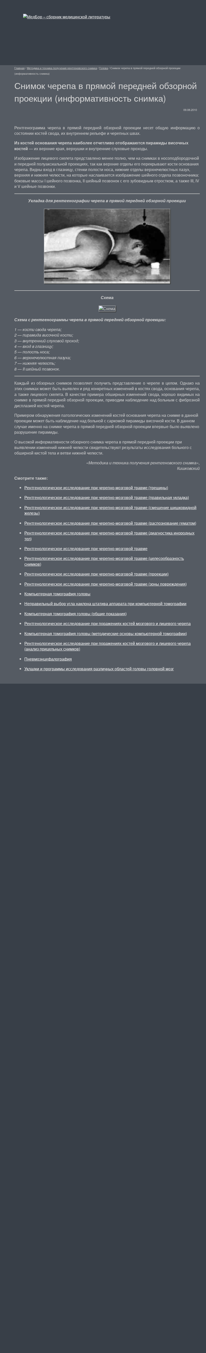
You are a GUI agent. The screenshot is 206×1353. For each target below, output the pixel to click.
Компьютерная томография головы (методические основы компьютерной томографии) (105, 633)
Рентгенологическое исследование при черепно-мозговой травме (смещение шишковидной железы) (110, 510)
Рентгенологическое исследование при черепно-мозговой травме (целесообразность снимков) (104, 561)
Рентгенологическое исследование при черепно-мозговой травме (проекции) (96, 574)
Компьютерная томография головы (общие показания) (75, 614)
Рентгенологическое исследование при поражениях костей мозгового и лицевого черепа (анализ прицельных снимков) (107, 646)
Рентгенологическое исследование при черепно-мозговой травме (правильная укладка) (106, 497)
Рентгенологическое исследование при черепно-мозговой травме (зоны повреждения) (105, 584)
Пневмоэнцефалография (48, 659)
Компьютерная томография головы (57, 594)
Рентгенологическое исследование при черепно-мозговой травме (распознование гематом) (110, 523)
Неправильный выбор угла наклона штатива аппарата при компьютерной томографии (105, 603)
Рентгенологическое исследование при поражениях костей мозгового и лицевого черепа (107, 623)
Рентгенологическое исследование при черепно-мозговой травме (85, 548)
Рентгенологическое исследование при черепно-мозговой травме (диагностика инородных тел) (109, 535)
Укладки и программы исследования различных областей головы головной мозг (99, 669)
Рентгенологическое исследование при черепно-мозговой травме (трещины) (96, 487)
